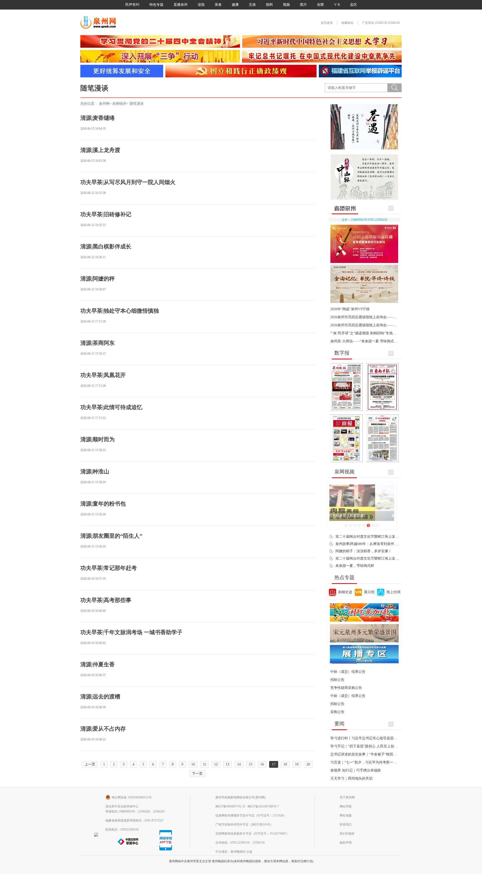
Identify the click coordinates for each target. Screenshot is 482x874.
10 (193, 764)
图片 (303, 5)
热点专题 (344, 577)
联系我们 (346, 824)
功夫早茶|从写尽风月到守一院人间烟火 (127, 182)
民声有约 (132, 5)
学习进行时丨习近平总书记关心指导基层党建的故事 (370, 738)
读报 (201, 5)
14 (239, 764)
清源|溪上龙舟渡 (100, 150)
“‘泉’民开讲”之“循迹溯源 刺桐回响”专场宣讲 (365, 333)
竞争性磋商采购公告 (346, 688)
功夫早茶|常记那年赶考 (108, 568)
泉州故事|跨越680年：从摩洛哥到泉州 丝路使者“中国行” (379, 544)
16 (262, 764)
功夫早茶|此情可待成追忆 (111, 407)
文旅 (252, 5)
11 (204, 764)
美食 (218, 5)
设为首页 (327, 23)
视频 (286, 5)
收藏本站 (347, 23)
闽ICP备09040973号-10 (230, 806)
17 (273, 764)
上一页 (90, 764)
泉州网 (104, 103)
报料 (269, 5)
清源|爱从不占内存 (103, 729)
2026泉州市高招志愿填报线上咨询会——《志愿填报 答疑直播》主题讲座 (387, 325)
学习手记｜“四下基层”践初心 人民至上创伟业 (365, 746)
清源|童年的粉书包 (103, 504)
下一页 (197, 774)
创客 (320, 5)
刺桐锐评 (119, 103)
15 (250, 764)
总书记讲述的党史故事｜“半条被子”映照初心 (365, 754)
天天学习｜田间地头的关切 (351, 778)
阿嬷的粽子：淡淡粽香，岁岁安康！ (363, 551)
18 (285, 764)
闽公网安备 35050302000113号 (132, 797)
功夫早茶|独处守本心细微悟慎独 (119, 311)
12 (216, 764)
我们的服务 (347, 833)
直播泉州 (180, 5)
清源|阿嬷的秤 (97, 279)
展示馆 (369, 592)
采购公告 (337, 712)
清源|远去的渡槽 (100, 696)
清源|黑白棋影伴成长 (105, 246)
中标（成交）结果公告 (348, 672)
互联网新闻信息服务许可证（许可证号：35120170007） (252, 833)
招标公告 (337, 680)
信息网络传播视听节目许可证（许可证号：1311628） (250, 815)
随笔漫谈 (137, 103)
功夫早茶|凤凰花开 (103, 375)
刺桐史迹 (345, 592)
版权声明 (346, 842)
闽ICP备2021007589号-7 (263, 806)
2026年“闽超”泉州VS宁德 (350, 309)
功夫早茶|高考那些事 (105, 600)
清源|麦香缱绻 (97, 118)
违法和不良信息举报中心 (122, 806)
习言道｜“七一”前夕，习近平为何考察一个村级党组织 (372, 762)
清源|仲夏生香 (97, 664)
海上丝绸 (393, 592)
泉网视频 (344, 471)
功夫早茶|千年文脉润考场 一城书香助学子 (131, 632)
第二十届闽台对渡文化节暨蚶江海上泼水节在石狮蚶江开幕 (381, 558)
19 (296, 764)
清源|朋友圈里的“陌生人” (111, 536)
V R (337, 5)
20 (308, 764)
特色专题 (156, 5)
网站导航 (346, 806)
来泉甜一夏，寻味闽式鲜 (354, 566)
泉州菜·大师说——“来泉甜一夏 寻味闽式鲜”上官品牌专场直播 (378, 341)
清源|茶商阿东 (97, 343)
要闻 (339, 723)
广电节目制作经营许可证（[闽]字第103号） (244, 824)
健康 (235, 5)
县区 (353, 5)
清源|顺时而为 (97, 439)
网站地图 (346, 815)
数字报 (341, 353)
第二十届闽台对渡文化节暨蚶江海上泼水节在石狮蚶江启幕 (381, 536)
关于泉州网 (347, 797)
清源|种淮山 (94, 471)
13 (227, 764)
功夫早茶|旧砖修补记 (105, 214)
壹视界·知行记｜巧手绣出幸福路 (355, 770)
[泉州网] (99, 22)
